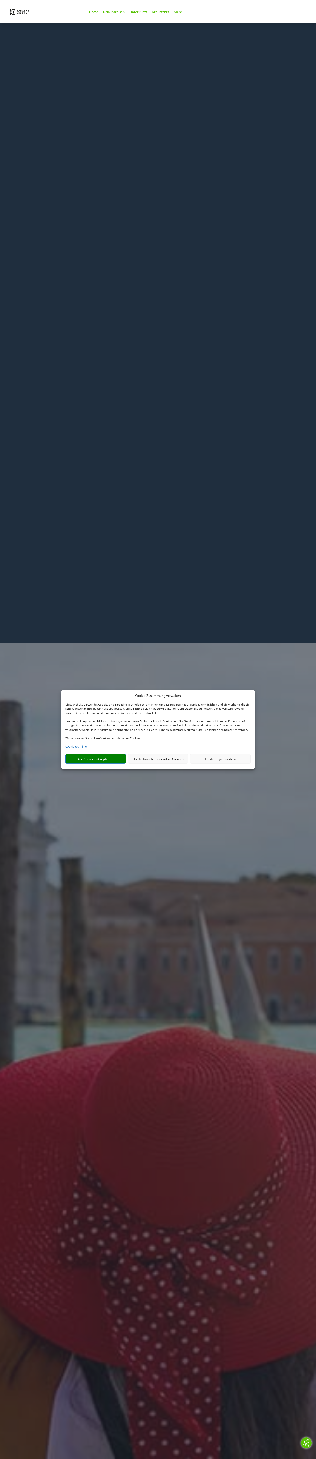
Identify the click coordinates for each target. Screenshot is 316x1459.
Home (93, 12)
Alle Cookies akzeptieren (96, 759)
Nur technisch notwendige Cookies (158, 759)
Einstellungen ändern (220, 759)
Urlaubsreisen (114, 12)
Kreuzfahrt (160, 12)
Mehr (178, 12)
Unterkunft (138, 12)
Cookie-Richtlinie (76, 746)
